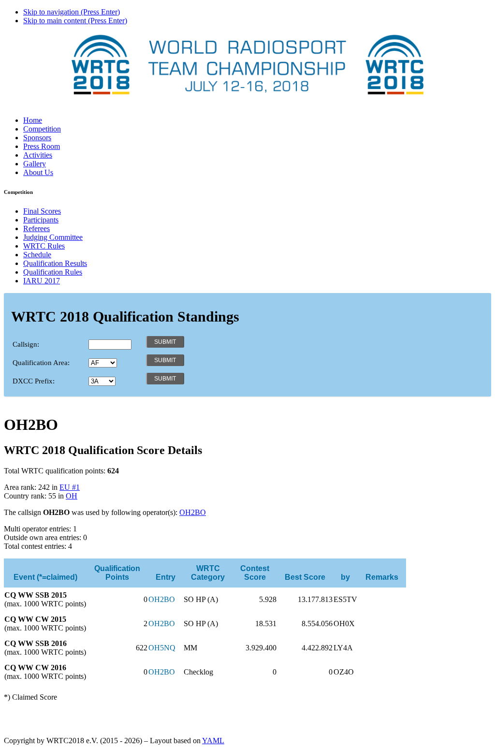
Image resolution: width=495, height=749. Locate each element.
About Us (38, 172)
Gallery (34, 164)
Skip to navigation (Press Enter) (71, 12)
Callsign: (26, 344)
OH (71, 496)
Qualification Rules (52, 272)
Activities (37, 155)
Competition (42, 129)
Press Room (41, 146)
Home (32, 120)
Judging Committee (53, 237)
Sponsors (37, 137)
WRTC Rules (44, 246)
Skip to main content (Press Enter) (75, 20)
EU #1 (69, 487)
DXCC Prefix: (34, 381)
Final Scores (42, 211)
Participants (40, 220)
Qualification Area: (41, 363)
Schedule (37, 254)
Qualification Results (55, 263)
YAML (213, 740)
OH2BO (192, 512)
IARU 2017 (41, 281)
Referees (36, 228)
